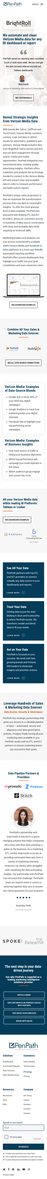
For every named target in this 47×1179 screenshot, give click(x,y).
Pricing (28, 1071)
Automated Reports (11, 1066)
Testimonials (29, 1066)
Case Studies (29, 1062)
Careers (27, 1113)
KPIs (5, 1104)
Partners (27, 1104)
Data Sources (9, 1070)
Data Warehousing (11, 1075)
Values (27, 1100)
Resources (7, 1095)
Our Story (28, 1095)
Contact (27, 1109)
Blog (5, 1100)
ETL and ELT (33, 214)
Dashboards (8, 1062)
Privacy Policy (8, 1175)
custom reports (21, 188)
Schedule (23, 1147)
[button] (23, 98)
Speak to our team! (13, 1122)
